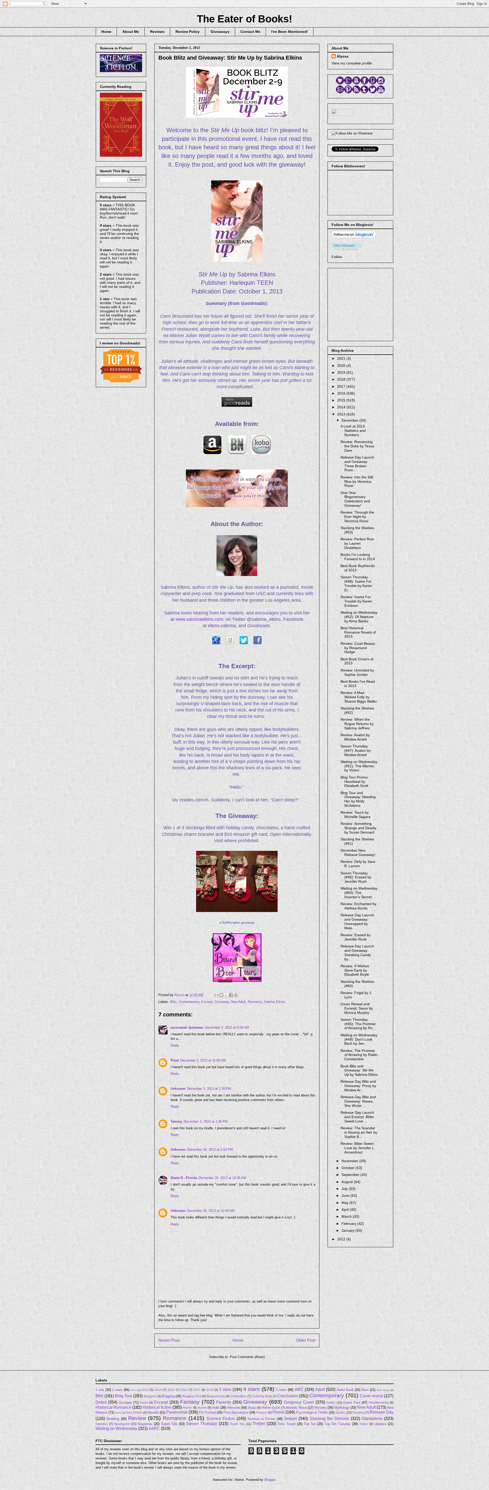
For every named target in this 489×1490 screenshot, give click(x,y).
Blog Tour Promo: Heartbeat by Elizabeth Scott (355, 781)
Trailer (363, 1424)
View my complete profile (352, 63)
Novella (152, 1412)
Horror (187, 1407)
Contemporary (189, 1002)
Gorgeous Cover (299, 1402)
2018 (341, 379)
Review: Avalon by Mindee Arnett (355, 737)
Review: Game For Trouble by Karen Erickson (356, 601)
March (347, 1216)
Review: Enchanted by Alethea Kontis (358, 906)
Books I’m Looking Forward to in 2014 (358, 557)
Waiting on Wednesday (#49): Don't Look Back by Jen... (359, 1039)
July (345, 1189)
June (346, 1195)
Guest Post (351, 1402)
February (349, 1223)
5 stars (281, 1390)
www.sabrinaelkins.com (199, 619)
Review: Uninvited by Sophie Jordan (357, 672)
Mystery (321, 1408)
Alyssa (342, 56)
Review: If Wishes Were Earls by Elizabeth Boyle (355, 970)
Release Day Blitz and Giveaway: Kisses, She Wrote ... (358, 1101)
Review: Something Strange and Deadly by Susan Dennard (358, 828)
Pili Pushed (207, 1412)
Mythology (341, 1408)
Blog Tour (123, 1396)
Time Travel (286, 1424)
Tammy (176, 1121)
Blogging (168, 1396)
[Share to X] (226, 995)
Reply (175, 1045)
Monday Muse (296, 1408)
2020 (341, 366)
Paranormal (176, 1412)
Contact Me (250, 32)
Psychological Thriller (312, 1412)
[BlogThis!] (221, 995)
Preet (175, 1060)
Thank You (237, 1424)
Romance (255, 1002)
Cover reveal (371, 1396)
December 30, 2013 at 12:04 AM (211, 1211)
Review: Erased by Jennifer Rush (356, 937)
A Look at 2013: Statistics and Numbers (353, 430)
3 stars (225, 1389)
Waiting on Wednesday (116, 1428)
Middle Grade (271, 1407)
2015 (341, 400)
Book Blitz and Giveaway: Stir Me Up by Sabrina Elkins (359, 1070)
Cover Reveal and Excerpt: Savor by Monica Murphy (357, 1008)
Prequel (261, 1412)
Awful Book (345, 1390)
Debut (101, 1402)
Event (144, 1402)
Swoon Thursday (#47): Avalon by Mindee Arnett (356, 750)
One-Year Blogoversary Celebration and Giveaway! (355, 499)
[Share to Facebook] (231, 995)
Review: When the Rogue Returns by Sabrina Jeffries (357, 723)
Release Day (381, 1412)
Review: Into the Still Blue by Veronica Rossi (357, 481)
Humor (202, 1407)
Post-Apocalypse (236, 1412)
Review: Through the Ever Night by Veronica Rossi (357, 516)
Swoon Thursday (201, 1423)
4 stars (251, 1389)
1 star (100, 1390)
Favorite (223, 1402)
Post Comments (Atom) (247, 1357)
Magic (252, 1407)
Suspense (145, 1424)
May (345, 1203)
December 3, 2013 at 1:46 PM (206, 1121)
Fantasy (190, 1402)
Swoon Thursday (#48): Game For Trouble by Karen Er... (356, 583)
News (118, 1412)
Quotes (340, 1412)
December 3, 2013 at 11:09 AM (203, 1060)
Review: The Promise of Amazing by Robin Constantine (359, 1055)
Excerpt (207, 1002)
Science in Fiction (261, 1419)
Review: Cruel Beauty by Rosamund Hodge (358, 647)
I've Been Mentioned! (289, 32)
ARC (299, 1389)
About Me (130, 32)
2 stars (117, 1390)
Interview (233, 1408)
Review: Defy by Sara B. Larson (358, 864)
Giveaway (222, 1002)
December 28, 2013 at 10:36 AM (222, 1178)
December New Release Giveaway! (358, 852)
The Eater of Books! (244, 18)
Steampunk (122, 1424)
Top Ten (310, 1424)
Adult (320, 1389)
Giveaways (220, 32)
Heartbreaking (379, 1402)
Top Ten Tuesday (337, 1424)
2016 (341, 393)
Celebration (238, 1396)
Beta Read (383, 1390)
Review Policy (187, 32)
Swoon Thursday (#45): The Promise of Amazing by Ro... (358, 1023)
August (348, 1182)
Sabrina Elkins (274, 1002)
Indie (215, 1408)
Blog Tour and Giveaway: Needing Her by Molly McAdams (358, 799)
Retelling (112, 1419)
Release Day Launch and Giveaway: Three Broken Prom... (357, 463)
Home (106, 32)
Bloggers (150, 1396)
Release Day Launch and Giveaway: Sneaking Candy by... (357, 952)
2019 (341, 372)
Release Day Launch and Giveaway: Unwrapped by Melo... (357, 921)
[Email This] (216, 995)
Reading (358, 1412)
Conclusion (287, 1396)
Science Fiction (220, 1418)
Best (365, 1390)
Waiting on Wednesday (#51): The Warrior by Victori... (359, 766)
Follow (337, 257)
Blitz (173, 1002)
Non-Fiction (134, 1412)
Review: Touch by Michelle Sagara (355, 814)
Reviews (157, 32)
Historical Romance (113, 1407)
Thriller (258, 1423)
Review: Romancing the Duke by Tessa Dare (357, 446)
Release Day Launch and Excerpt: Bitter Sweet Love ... (357, 1116)
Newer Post (169, 1340)
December (350, 420)
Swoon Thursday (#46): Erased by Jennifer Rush (356, 877)
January (349, 1230)
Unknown (178, 1089)
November (350, 1161)
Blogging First (191, 1396)
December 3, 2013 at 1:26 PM (209, 1089)
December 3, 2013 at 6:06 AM (227, 1027)
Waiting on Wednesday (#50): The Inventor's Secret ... (359, 892)
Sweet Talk (169, 1424)
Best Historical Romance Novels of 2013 (358, 632)
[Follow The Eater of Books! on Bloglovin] (354, 237)
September (351, 1175)
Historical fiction (157, 1407)
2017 (341, 386)
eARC (154, 1428)
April (346, 1209)
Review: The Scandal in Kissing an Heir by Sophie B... (359, 1132)
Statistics (102, 1424)
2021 (341, 358)
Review (137, 1418)
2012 (341, 1239)
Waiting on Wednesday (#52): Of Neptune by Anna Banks (359, 616)
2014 (341, 407)
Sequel (290, 1418)
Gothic (330, 1402)
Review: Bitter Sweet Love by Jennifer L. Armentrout (358, 1148)
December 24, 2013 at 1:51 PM (210, 1149)
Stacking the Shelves (329, 1418)
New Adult (238, 1002)
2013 (341, 414)
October (349, 1168)
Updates (380, 1424)
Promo (278, 1412)
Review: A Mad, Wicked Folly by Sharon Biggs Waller (359, 697)
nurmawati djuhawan (187, 1027)
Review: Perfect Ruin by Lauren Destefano (357, 543)
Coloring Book (262, 1396)
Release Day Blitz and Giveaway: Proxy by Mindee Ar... (358, 1085)
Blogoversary (216, 1396)
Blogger (269, 1480)
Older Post (305, 1340)
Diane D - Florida (184, 1178)
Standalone (372, 1418)
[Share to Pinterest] (235, 995)
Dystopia (125, 1402)
